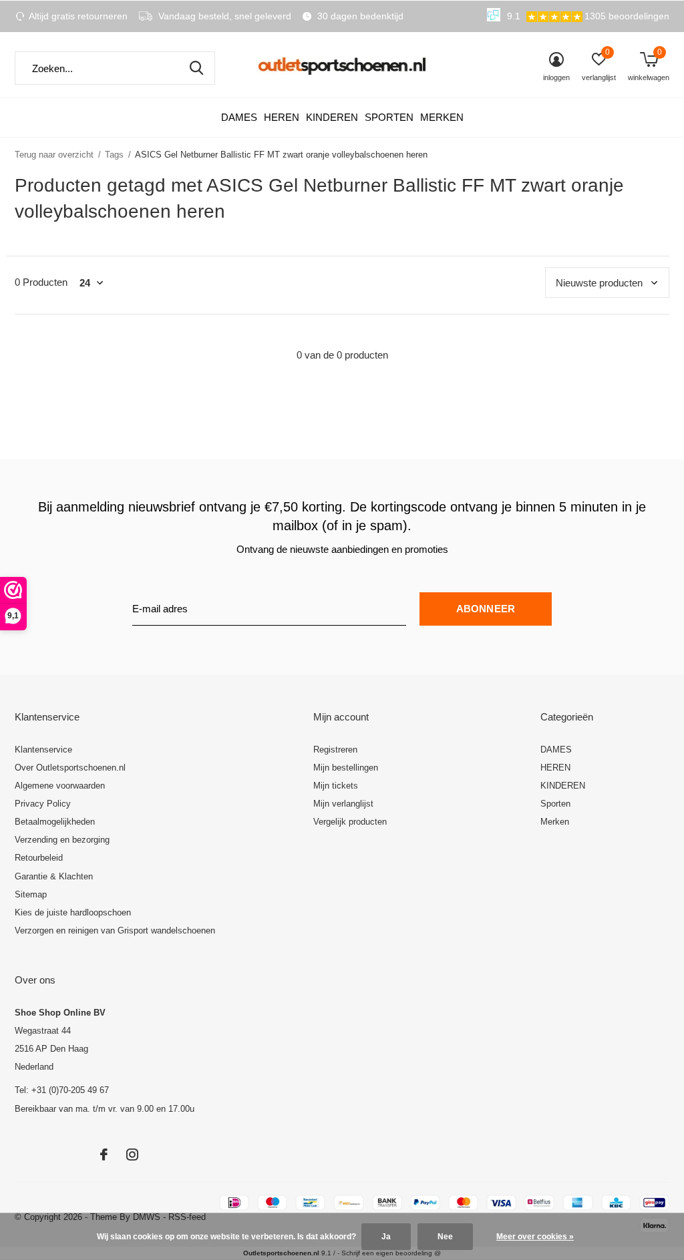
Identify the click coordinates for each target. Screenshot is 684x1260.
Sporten (389, 117)
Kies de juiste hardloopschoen (73, 912)
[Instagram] (132, 1154)
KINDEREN (332, 117)
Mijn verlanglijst (343, 804)
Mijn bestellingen (345, 768)
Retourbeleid (39, 858)
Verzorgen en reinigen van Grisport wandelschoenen (115, 930)
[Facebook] (104, 1154)
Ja (386, 1236)
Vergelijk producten (350, 822)
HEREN (281, 117)
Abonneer (486, 608)
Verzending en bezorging (62, 840)
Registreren (335, 750)
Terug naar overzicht (54, 155)
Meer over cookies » (535, 1236)
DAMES (239, 117)
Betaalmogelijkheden (55, 822)
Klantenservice (43, 750)
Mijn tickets (335, 786)
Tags (114, 155)
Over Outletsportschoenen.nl (70, 768)
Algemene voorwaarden (60, 786)
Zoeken (196, 68)
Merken (442, 117)
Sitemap (31, 894)
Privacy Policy (43, 804)
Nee (445, 1236)
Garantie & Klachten (54, 876)
